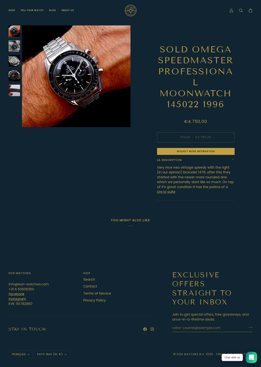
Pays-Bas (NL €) (50, 354)
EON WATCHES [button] (20, 273)
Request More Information (196, 151)
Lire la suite (166, 191)
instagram (17, 299)
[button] (13, 10)
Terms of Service (97, 293)
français (19, 354)
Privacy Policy (94, 300)
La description (169, 160)
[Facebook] (145, 329)
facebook (16, 294)
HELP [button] (86, 273)
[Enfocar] (76, 76)
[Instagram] (152, 329)
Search (89, 279)
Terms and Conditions (234, 354)
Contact (90, 286)
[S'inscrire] (249, 327)
